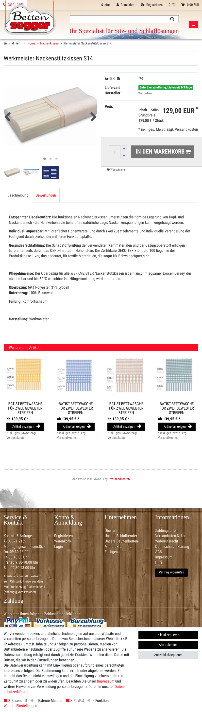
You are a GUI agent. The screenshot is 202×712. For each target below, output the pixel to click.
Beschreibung (18, 195)
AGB (158, 551)
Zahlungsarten (166, 530)
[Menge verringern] (123, 155)
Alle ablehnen (168, 645)
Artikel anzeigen (23, 426)
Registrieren (63, 535)
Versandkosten (120, 479)
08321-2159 (16, 541)
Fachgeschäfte (116, 551)
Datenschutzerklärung (172, 546)
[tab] (18, 195)
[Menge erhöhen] (123, 148)
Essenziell (19, 700)
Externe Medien (50, 700)
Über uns (111, 530)
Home (31, 43)
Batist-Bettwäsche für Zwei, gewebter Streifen (25, 408)
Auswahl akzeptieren (168, 655)
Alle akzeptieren (168, 635)
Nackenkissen (49, 43)
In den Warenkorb (160, 151)
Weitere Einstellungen (20, 705)
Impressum (105, 681)
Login (58, 546)
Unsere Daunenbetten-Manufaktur (122, 544)
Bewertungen (46, 195)
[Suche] (172, 19)
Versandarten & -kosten (173, 535)
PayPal (78, 700)
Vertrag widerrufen (171, 572)
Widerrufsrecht (166, 541)
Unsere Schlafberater (121, 535)
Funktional (103, 700)
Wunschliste (117, 169)
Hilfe (159, 562)
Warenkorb (62, 541)
